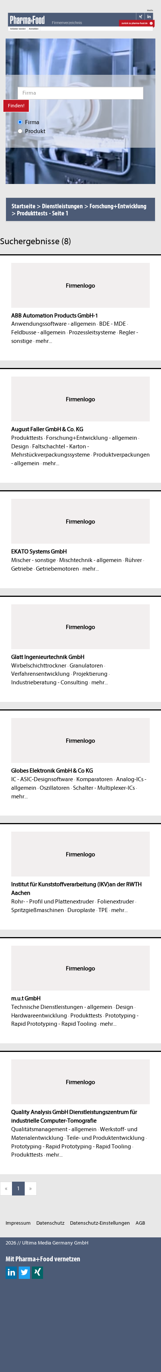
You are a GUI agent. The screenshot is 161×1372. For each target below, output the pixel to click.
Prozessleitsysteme (92, 332)
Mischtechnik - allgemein (90, 560)
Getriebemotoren (57, 568)
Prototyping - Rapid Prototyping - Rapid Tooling (71, 1146)
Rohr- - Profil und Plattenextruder (52, 901)
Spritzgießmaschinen (37, 910)
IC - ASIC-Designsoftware (42, 779)
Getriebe (22, 568)
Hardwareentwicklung (39, 1015)
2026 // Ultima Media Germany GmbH (47, 1243)
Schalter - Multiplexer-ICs (104, 788)
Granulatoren (86, 665)
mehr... (44, 341)
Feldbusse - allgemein (38, 332)
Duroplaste (81, 910)
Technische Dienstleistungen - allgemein (61, 1007)
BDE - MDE (112, 323)
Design (20, 446)
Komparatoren (94, 779)
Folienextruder (115, 901)
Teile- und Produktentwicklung (106, 1138)
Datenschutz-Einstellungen (100, 1223)
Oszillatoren (55, 788)
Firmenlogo (80, 285)
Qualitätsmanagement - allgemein (54, 1129)
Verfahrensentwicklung (40, 673)
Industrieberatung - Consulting (49, 682)
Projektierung (90, 673)
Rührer (133, 560)
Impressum (18, 1223)
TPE (103, 910)
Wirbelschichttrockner (38, 665)
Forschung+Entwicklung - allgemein (91, 438)
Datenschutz (50, 1223)
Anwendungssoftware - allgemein (53, 323)
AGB (140, 1223)
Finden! (16, 105)
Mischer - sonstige (33, 560)
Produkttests (27, 438)
